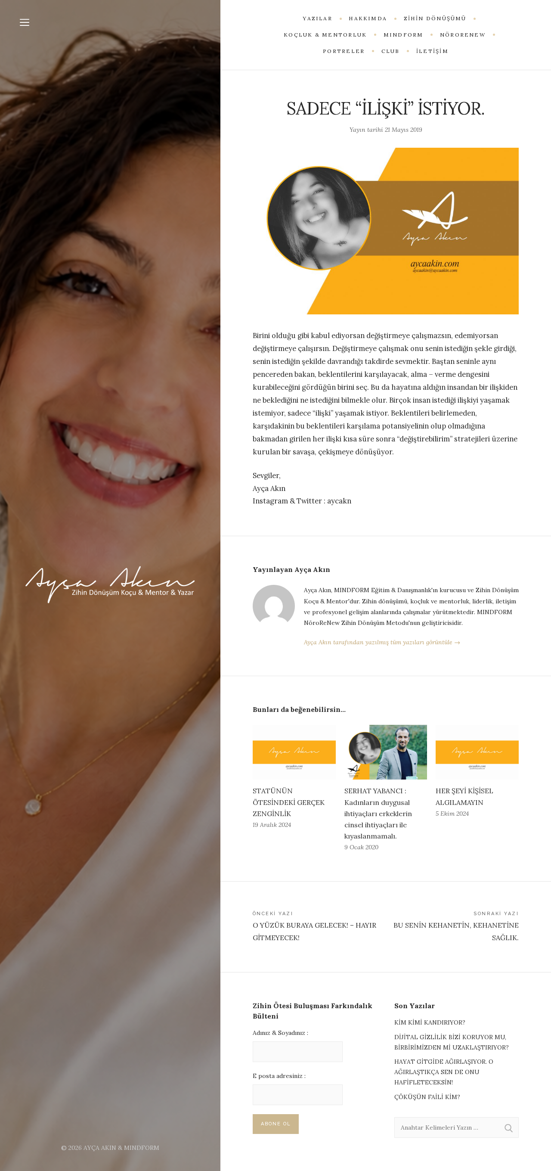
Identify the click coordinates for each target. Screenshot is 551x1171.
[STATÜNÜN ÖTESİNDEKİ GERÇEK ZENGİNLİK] (294, 752)
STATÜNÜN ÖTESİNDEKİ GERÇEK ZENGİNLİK (289, 801)
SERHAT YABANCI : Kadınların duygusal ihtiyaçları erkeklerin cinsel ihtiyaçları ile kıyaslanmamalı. (378, 813)
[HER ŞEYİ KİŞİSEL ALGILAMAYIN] (477, 752)
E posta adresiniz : (279, 1076)
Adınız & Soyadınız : (280, 1033)
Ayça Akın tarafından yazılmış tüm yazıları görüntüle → (382, 642)
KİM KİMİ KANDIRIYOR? (429, 1022)
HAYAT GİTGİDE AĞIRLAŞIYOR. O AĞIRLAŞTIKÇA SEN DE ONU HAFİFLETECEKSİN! (443, 1072)
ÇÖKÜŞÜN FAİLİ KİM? (427, 1097)
